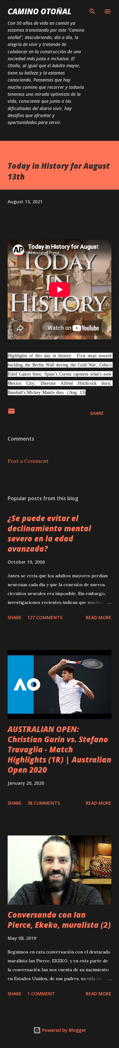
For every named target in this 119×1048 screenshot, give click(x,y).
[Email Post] (11, 413)
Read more (98, 617)
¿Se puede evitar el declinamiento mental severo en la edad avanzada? (49, 533)
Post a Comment (28, 461)
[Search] (92, 11)
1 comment (41, 994)
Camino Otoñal (39, 11)
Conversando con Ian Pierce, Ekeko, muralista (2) (59, 919)
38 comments (43, 803)
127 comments (45, 617)
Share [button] (97, 413)
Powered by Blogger (63, 1030)
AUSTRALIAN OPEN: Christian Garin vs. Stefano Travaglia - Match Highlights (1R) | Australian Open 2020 (59, 749)
